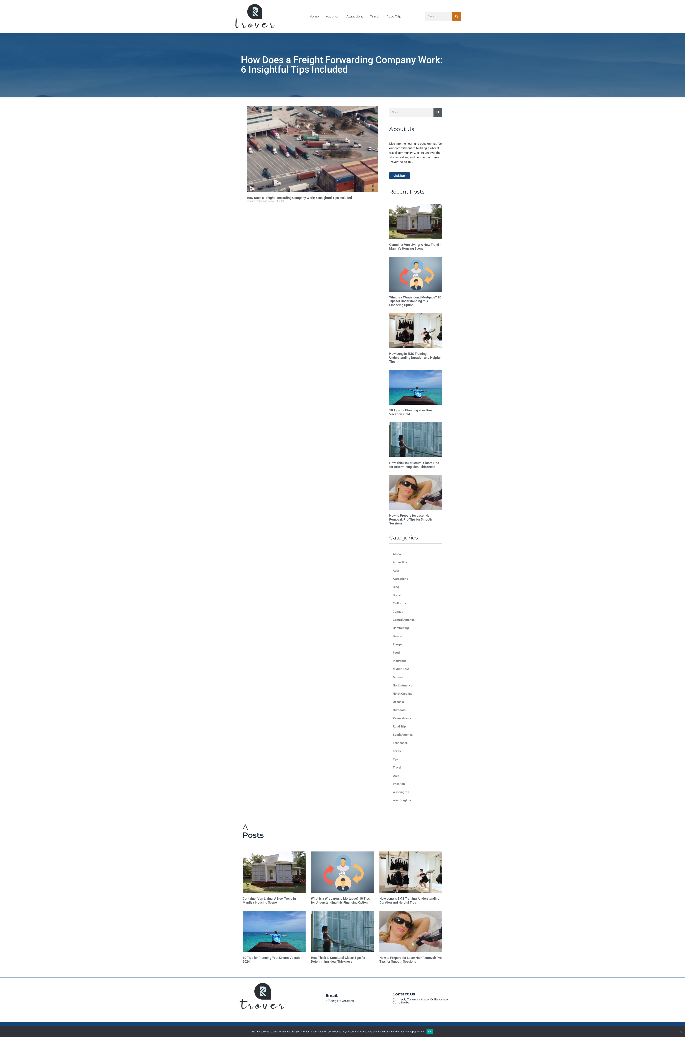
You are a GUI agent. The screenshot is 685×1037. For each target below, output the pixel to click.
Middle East (401, 669)
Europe (397, 644)
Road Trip (393, 16)
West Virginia (402, 800)
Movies (398, 677)
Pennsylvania (402, 718)
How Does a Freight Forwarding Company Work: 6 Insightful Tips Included (299, 198)
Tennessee (400, 743)
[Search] (456, 16)
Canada (398, 611)
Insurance (399, 661)
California (399, 603)
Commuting (401, 628)
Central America (404, 620)
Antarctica (400, 562)
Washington (401, 792)
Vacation (332, 16)
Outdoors (399, 710)
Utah (396, 775)
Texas (397, 751)
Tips (396, 759)
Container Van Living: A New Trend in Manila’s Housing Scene (415, 246)
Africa (397, 554)
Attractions (354, 16)
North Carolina (402, 693)
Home (314, 16)
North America (402, 685)
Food (396, 652)
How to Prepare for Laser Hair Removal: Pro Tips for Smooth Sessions (410, 519)
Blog (396, 587)
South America (403, 734)
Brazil (396, 595)
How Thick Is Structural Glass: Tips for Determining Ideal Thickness (414, 465)
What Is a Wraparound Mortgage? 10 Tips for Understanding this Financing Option (415, 301)
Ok (430, 1031)
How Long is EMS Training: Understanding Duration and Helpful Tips (415, 357)
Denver (397, 636)
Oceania (398, 702)
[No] (680, 1031)
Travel (374, 16)
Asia (396, 570)
